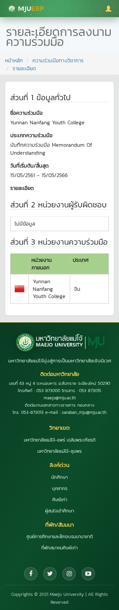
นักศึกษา (59, 477)
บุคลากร (59, 488)
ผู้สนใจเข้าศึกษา (59, 510)
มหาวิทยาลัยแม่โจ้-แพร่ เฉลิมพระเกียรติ (60, 440)
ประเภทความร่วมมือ (31, 135)
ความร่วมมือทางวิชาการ (58, 60)
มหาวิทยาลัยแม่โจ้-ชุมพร (59, 451)
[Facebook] (30, 573)
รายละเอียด (22, 188)
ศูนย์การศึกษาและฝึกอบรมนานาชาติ (59, 536)
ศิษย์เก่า (59, 499)
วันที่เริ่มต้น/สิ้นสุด (29, 165)
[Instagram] (69, 573)
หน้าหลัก (14, 60)
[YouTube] (88, 573)
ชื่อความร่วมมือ (26, 113)
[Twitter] (50, 573)
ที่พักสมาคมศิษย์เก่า (59, 547)
